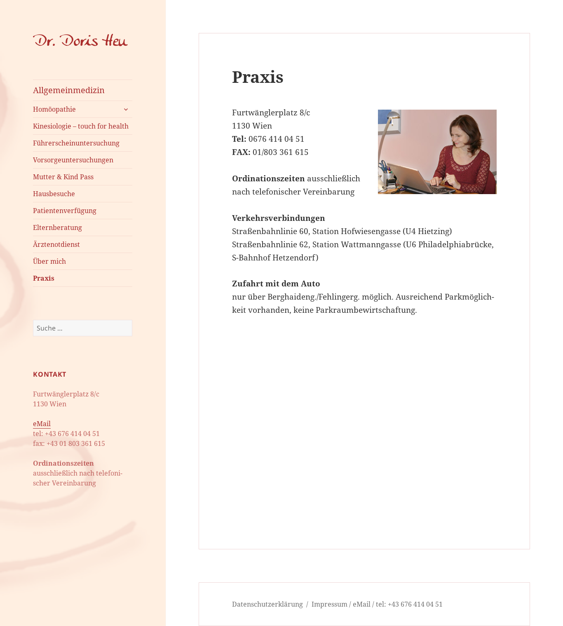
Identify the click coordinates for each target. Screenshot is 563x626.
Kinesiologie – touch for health (81, 126)
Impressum (329, 604)
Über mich (49, 261)
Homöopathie (54, 109)
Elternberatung (57, 227)
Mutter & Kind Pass (63, 176)
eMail (42, 423)
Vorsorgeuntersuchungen (73, 159)
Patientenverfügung (64, 210)
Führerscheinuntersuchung (76, 143)
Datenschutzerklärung (267, 604)
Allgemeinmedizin (69, 90)
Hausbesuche (54, 193)
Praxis (43, 278)
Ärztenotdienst (56, 244)
